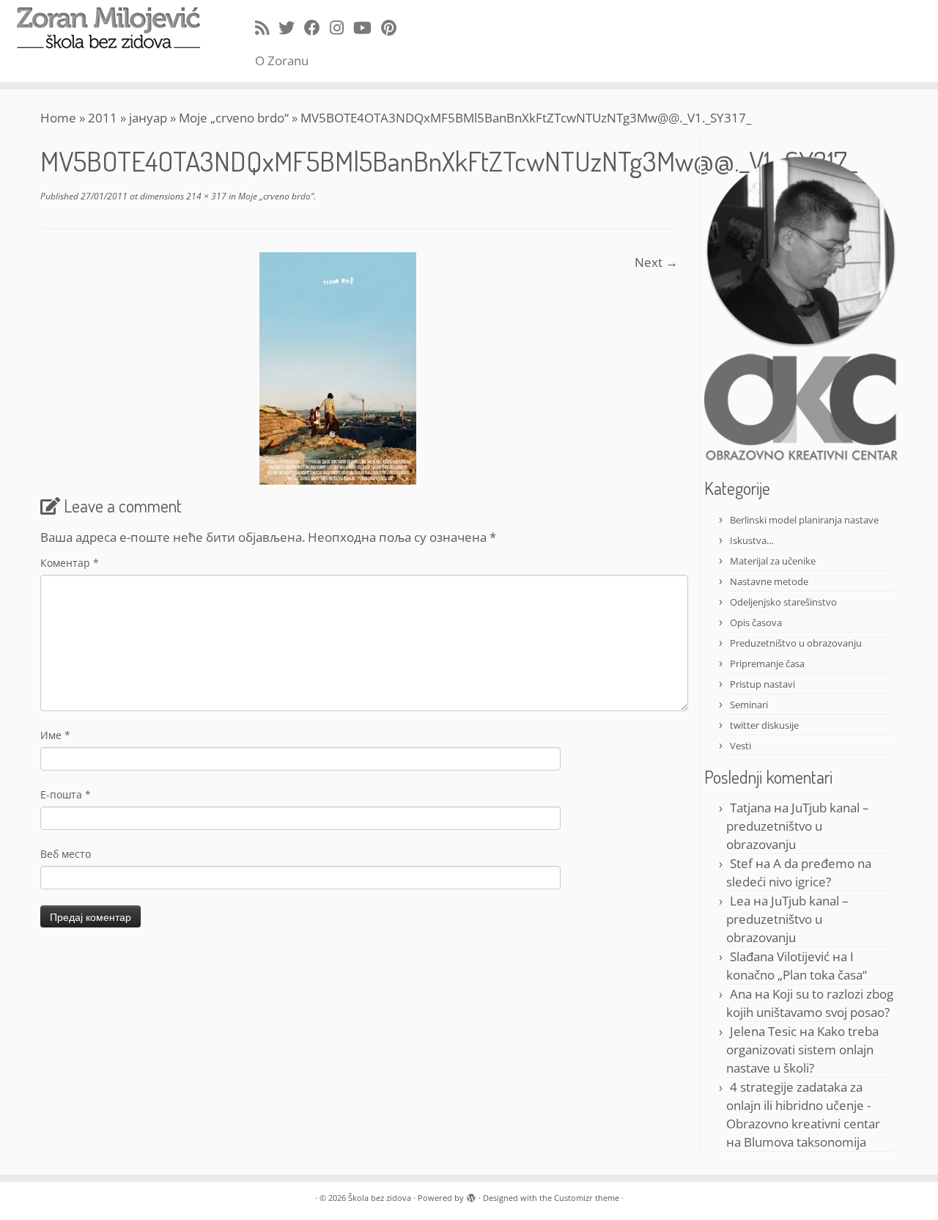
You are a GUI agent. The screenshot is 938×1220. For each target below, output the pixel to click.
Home (58, 117)
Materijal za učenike (773, 560)
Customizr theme (586, 1197)
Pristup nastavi (762, 684)
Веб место (65, 854)
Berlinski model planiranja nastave (804, 519)
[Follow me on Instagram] (341, 27)
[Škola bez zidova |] (108, 27)
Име (55, 735)
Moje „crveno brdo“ (234, 117)
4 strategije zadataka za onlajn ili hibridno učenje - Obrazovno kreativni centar (803, 1105)
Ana (741, 993)
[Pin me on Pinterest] (393, 27)
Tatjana (750, 807)
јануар (148, 117)
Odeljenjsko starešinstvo (783, 602)
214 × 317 (205, 196)
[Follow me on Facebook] (317, 27)
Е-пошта (65, 794)
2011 (102, 117)
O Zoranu (282, 60)
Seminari (749, 704)
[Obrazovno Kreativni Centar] (801, 406)
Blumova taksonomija (805, 1141)
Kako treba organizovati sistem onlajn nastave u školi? (802, 1049)
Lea (740, 900)
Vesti (740, 745)
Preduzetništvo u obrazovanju (796, 643)
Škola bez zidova (379, 1197)
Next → (656, 262)
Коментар (69, 563)
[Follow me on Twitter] (291, 27)
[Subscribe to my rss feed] (266, 27)
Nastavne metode (769, 581)
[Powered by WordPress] (471, 1195)
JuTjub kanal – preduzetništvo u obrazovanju (797, 826)
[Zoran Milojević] (801, 250)
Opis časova (756, 622)
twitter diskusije (764, 725)
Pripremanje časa (767, 663)
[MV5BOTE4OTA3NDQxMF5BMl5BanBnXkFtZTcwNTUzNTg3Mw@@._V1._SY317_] (337, 367)
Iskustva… (752, 540)
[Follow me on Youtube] (367, 27)
